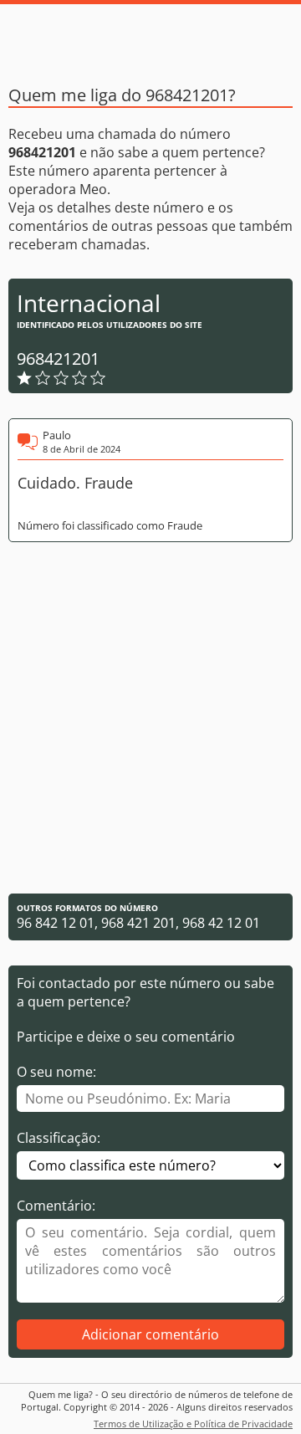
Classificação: (58, 1138)
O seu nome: (56, 1072)
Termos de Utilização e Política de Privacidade (193, 1423)
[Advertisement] (150, 717)
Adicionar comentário (150, 1334)
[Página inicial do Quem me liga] (150, 38)
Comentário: (56, 1205)
